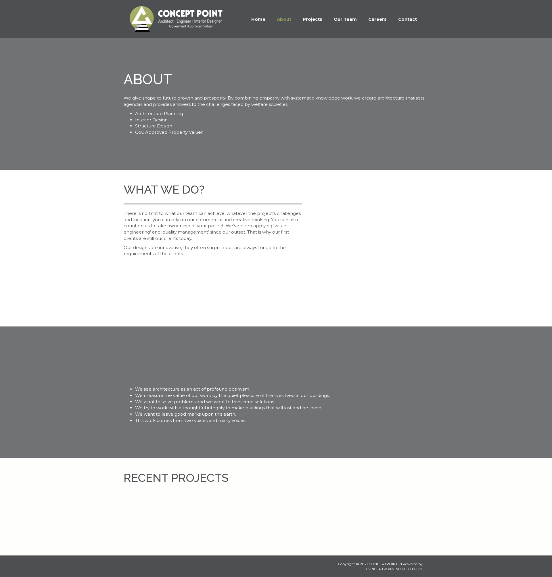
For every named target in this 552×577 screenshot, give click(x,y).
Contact (407, 19)
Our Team (345, 19)
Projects (312, 19)
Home (258, 19)
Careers (377, 19)
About (284, 19)
